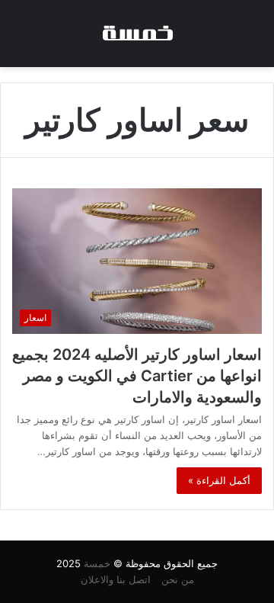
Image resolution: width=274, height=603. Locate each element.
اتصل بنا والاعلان (116, 579)
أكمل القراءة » (219, 480)
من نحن (177, 579)
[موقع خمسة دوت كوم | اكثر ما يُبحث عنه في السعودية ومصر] (137, 33)
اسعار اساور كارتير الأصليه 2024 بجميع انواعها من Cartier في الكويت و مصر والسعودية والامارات (137, 375)
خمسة (97, 563)
